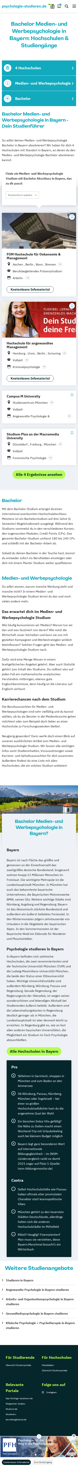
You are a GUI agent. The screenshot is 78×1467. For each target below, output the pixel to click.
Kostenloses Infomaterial (16, 1462)
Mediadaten (48, 1365)
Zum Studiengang (43, 1462)
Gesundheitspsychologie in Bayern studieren (37, 1313)
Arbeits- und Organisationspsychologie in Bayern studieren (40, 1301)
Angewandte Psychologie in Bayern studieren (37, 1290)
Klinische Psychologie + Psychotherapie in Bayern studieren (40, 1325)
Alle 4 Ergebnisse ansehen (39, 474)
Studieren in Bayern (19, 1280)
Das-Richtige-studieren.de (19, 1398)
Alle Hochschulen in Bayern (34, 1051)
